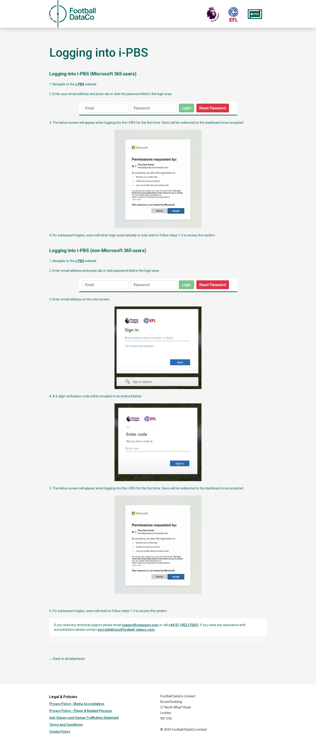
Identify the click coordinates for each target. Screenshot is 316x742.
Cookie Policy (59, 731)
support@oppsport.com (140, 625)
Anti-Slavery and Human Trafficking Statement (84, 718)
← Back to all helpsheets (67, 659)
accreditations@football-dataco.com (126, 629)
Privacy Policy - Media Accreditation (76, 704)
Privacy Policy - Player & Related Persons (80, 711)
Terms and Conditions (66, 725)
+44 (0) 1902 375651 (183, 625)
